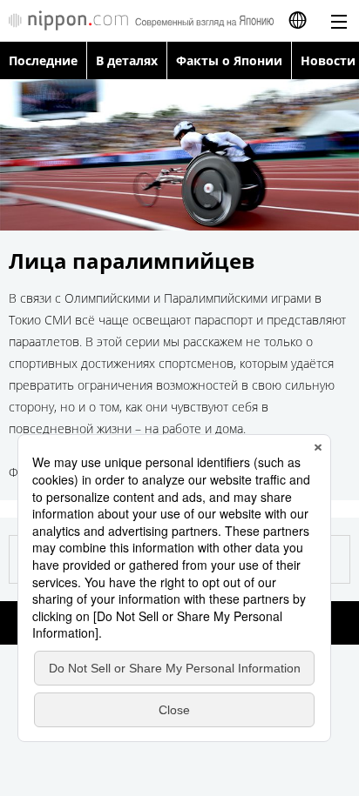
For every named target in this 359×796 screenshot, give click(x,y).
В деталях (127, 60)
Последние (43, 60)
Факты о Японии (229, 60)
